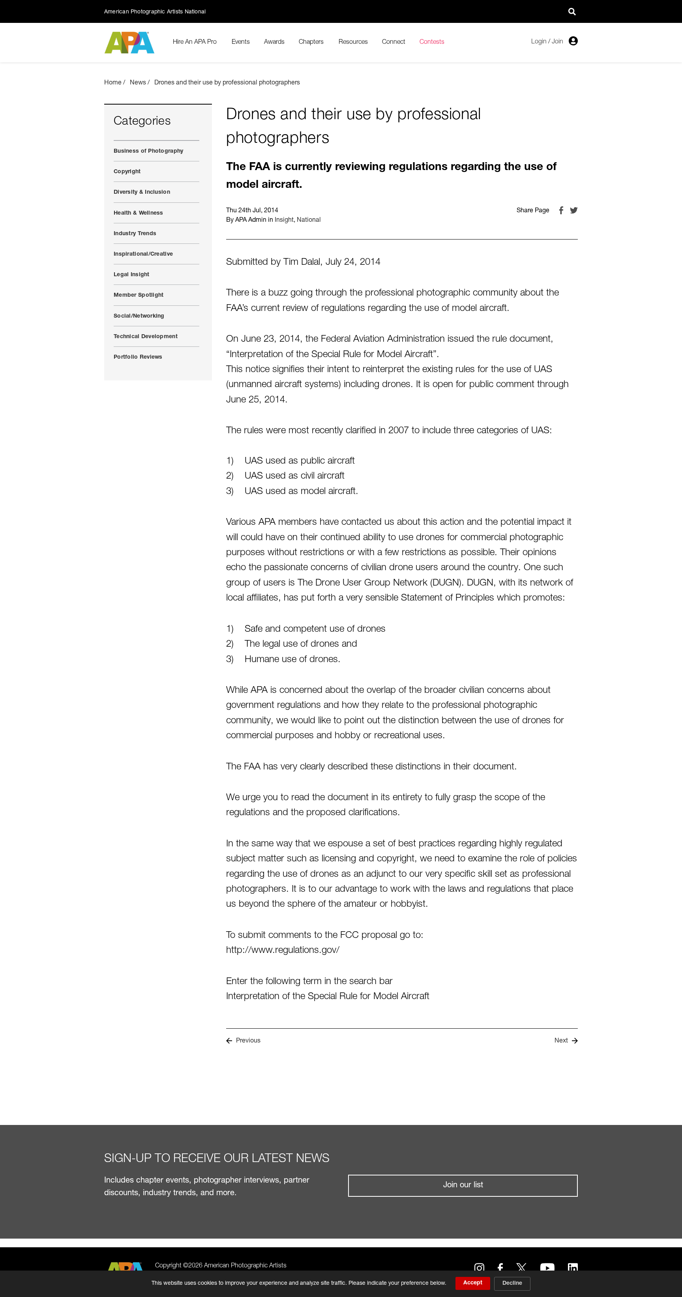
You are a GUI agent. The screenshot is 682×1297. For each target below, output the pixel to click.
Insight (284, 220)
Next (561, 1041)
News (138, 83)
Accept (472, 1283)
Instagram (479, 1268)
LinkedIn (573, 1268)
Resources (353, 42)
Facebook (561, 210)
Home (113, 83)
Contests (432, 42)
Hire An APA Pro (195, 42)
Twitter (574, 210)
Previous (248, 1041)
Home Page (130, 43)
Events (241, 42)
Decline (512, 1283)
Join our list (463, 1186)
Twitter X (521, 1268)
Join (557, 42)
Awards (274, 42)
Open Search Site (572, 11)
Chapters (311, 42)
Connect (393, 42)
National (309, 220)
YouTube (547, 1268)
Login (539, 42)
